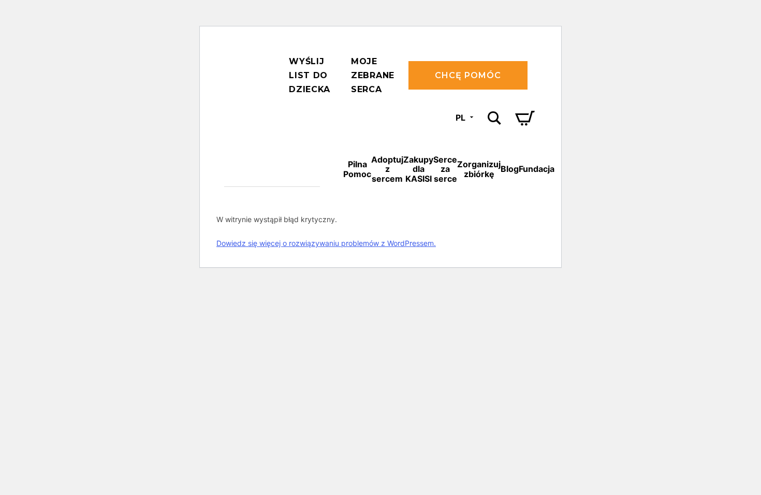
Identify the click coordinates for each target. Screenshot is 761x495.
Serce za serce (445, 169)
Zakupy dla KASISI (418, 169)
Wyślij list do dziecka (309, 75)
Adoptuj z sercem (387, 169)
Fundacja (536, 169)
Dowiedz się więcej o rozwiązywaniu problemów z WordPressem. (326, 243)
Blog (510, 169)
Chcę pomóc (468, 75)
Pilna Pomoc (357, 169)
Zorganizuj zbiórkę (479, 169)
